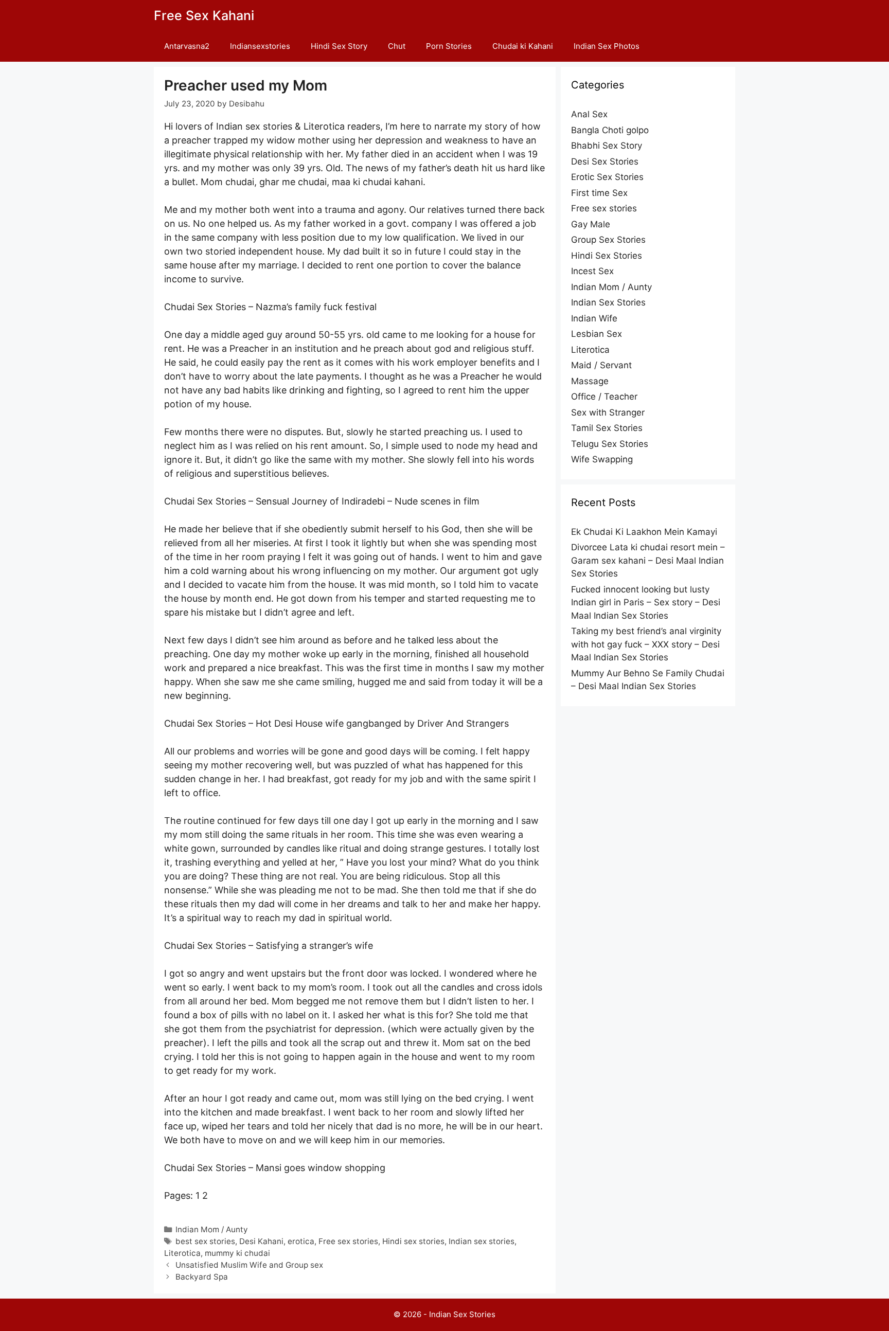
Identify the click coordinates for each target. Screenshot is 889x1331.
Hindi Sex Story (339, 46)
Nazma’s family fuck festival (316, 306)
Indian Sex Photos (606, 46)
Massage (590, 381)
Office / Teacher (604, 396)
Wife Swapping (602, 459)
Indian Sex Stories (608, 302)
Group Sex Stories (608, 240)
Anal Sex (589, 114)
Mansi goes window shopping (320, 1167)
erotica (301, 1241)
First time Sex (599, 193)
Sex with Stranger (608, 412)
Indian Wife (594, 318)
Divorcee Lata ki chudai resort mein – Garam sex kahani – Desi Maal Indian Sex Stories (648, 560)
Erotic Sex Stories (607, 177)
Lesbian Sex (596, 334)
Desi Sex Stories (604, 161)
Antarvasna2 (186, 46)
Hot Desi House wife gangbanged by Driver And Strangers (382, 723)
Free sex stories (348, 1241)
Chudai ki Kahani (522, 46)
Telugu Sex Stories (609, 444)
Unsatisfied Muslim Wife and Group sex (249, 1265)
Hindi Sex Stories (606, 255)
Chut (396, 46)
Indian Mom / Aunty (211, 1229)
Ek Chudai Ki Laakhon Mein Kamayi (644, 532)
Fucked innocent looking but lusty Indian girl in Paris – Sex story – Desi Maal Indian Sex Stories (645, 602)
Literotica (182, 1253)
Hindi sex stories (413, 1241)
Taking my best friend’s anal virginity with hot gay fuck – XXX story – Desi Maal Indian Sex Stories (646, 644)
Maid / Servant (601, 365)
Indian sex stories (481, 1241)
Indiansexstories (260, 46)
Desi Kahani (261, 1241)
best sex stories (205, 1241)
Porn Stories (449, 46)
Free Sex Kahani (204, 15)
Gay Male (590, 224)
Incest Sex (592, 271)
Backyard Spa (201, 1277)
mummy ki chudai (237, 1253)
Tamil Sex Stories (607, 428)
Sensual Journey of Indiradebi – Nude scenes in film (367, 501)
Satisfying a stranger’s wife (314, 945)
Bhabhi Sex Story (606, 145)
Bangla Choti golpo (610, 130)
